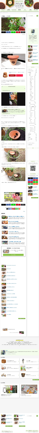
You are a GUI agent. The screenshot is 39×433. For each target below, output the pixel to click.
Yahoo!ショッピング (18, 75)
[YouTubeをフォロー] (12, 209)
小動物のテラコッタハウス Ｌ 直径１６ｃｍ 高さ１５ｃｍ (16, 73)
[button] (23, 32)
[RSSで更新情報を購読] (19, 209)
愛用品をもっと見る (35, 379)
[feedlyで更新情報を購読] (17, 209)
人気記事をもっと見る (21, 318)
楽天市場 (11, 75)
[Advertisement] (13, 38)
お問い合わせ (30, 144)
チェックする (13, 254)
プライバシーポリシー (31, 143)
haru (33, 34)
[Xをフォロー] (7, 209)
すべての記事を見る (34, 63)
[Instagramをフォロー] (10, 209)
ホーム (27, 430)
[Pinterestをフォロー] (14, 209)
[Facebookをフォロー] (9, 209)
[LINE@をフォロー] (16, 209)
